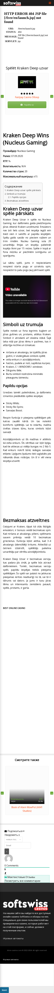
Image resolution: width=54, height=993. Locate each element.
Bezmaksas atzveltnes (18, 200)
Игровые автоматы (13, 938)
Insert (4, 990)
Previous (2, 96)
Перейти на (29, 105)
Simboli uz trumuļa (16, 193)
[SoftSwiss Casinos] (12, 5)
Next (51, 96)
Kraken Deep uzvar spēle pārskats (24, 190)
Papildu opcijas (19, 197)
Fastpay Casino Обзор (27, 97)
